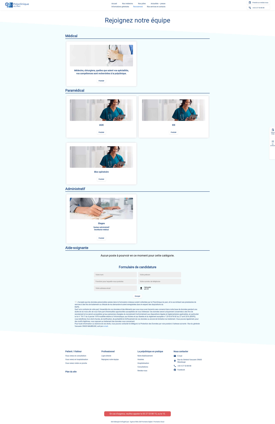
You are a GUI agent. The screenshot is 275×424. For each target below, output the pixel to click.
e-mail (105, 326)
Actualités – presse (158, 4)
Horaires (141, 359)
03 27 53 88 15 (150, 413)
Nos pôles (142, 4)
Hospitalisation (143, 363)
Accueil (114, 4)
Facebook (179, 370)
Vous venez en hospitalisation (76, 359)
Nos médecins (127, 4)
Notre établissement (145, 356)
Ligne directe (106, 356)
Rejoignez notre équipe (110, 359)
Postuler (101, 81)
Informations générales (120, 7)
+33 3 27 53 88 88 (256, 7)
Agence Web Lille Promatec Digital (141, 422)
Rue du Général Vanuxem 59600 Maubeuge (188, 361)
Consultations (143, 367)
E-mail (178, 356)
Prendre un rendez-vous (258, 2)
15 (164, 413)
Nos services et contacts (156, 7)
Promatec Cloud (159, 422)
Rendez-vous (142, 371)
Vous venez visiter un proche (76, 363)
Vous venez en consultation (75, 356)
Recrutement (138, 7)
